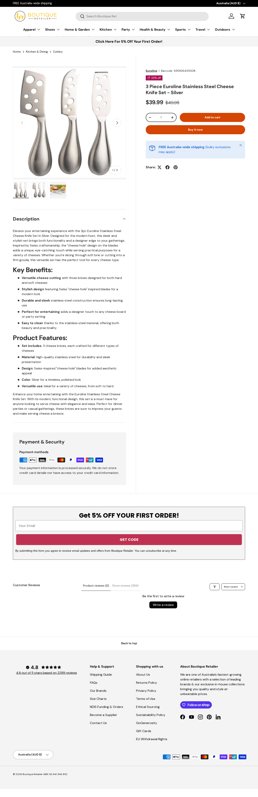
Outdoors (222, 29)
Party (126, 29)
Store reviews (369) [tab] (125, 585)
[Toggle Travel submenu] (208, 29)
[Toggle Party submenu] (133, 29)
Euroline (151, 71)
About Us (143, 674)
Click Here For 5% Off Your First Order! (129, 41)
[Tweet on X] (159, 167)
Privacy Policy (146, 691)
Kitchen (106, 29)
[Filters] (215, 586)
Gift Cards (143, 731)
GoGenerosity (146, 723)
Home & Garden (77, 29)
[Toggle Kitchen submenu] (115, 29)
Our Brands (98, 691)
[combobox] (142, 16)
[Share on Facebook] (167, 167)
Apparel (29, 29)
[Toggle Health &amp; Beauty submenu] (168, 29)
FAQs (93, 682)
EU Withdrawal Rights (151, 739)
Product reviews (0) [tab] (96, 585)
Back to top (129, 643)
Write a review (163, 605)
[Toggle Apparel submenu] (38, 29)
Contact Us (98, 723)
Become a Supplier (103, 715)
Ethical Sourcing (148, 707)
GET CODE (129, 539)
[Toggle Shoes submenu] (58, 29)
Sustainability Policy (150, 715)
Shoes (50, 29)
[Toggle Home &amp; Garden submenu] (93, 29)
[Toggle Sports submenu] (189, 29)
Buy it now (195, 129)
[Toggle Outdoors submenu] (233, 29)
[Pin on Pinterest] (176, 167)
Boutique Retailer (33, 774)
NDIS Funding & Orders (106, 707)
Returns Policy (146, 682)
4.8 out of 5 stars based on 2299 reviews (46, 673)
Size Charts (98, 699)
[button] (242, 16)
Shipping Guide (101, 674)
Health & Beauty (152, 29)
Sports (180, 29)
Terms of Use (145, 699)
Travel (200, 29)
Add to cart (212, 117)
